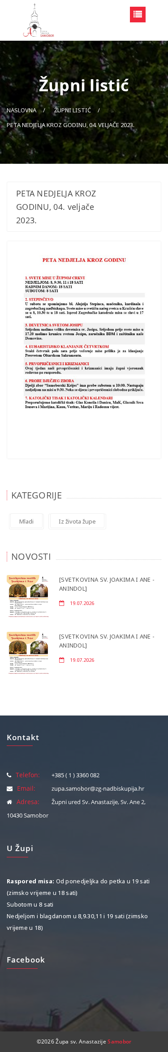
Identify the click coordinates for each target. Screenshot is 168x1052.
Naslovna (21, 110)
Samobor (119, 1041)
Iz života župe (77, 521)
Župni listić (72, 110)
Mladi (26, 521)
